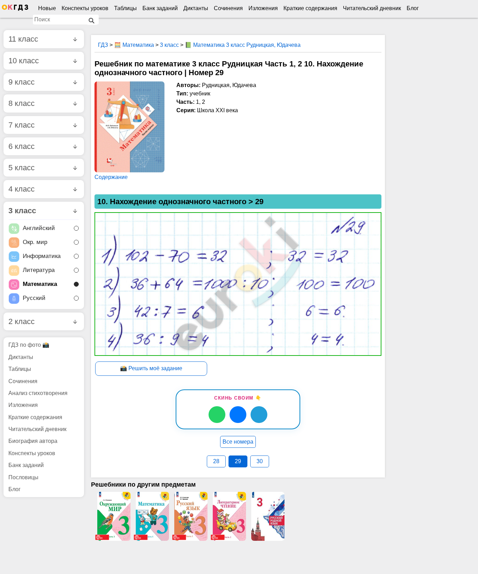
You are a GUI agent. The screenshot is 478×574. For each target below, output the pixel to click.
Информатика (42, 256)
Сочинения (228, 8)
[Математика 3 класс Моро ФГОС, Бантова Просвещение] (152, 516)
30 (259, 461)
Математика (40, 284)
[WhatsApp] (217, 414)
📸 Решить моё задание (151, 368)
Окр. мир (35, 242)
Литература (39, 270)
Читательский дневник (372, 8)
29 (238, 461)
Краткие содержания (310, 8)
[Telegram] (259, 414)
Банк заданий (160, 8)
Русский (34, 298)
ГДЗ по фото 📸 (28, 345)
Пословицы (23, 477)
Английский (39, 228)
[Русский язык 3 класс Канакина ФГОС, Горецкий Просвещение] (190, 516)
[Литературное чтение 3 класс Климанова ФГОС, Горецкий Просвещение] (229, 516)
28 (216, 461)
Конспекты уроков (85, 8)
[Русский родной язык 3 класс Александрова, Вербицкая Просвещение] (267, 516)
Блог (413, 8)
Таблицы (125, 8)
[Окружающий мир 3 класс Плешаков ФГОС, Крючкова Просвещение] (113, 516)
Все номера (238, 442)
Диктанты (195, 8)
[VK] (238, 414)
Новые (47, 8)
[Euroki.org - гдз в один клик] (15, 9)
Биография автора (32, 441)
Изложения (263, 8)
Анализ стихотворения (38, 393)
